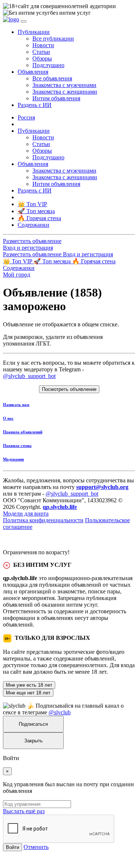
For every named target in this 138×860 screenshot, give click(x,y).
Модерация (13, 459)
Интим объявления (56, 98)
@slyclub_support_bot (29, 376)
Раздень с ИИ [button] (35, 105)
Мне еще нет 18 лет (28, 693)
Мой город (16, 274)
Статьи (41, 52)
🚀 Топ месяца (52, 261)
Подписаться (33, 724)
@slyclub (60, 712)
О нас (8, 418)
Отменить (36, 847)
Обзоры (42, 58)
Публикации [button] (34, 32)
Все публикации (53, 38)
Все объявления (52, 78)
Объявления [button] (33, 72)
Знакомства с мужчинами (64, 85)
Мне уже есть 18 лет (29, 685)
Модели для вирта (26, 513)
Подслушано (48, 65)
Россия (26, 117)
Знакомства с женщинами (64, 92)
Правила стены (17, 445)
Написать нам (16, 404)
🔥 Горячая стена (94, 261)
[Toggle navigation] (23, 21)
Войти (12, 847)
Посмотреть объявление (69, 389)
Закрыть (33, 740)
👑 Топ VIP (18, 261)
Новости (43, 45)
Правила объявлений (22, 432)
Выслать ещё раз (24, 811)
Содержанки (19, 268)
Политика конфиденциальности (43, 520)
